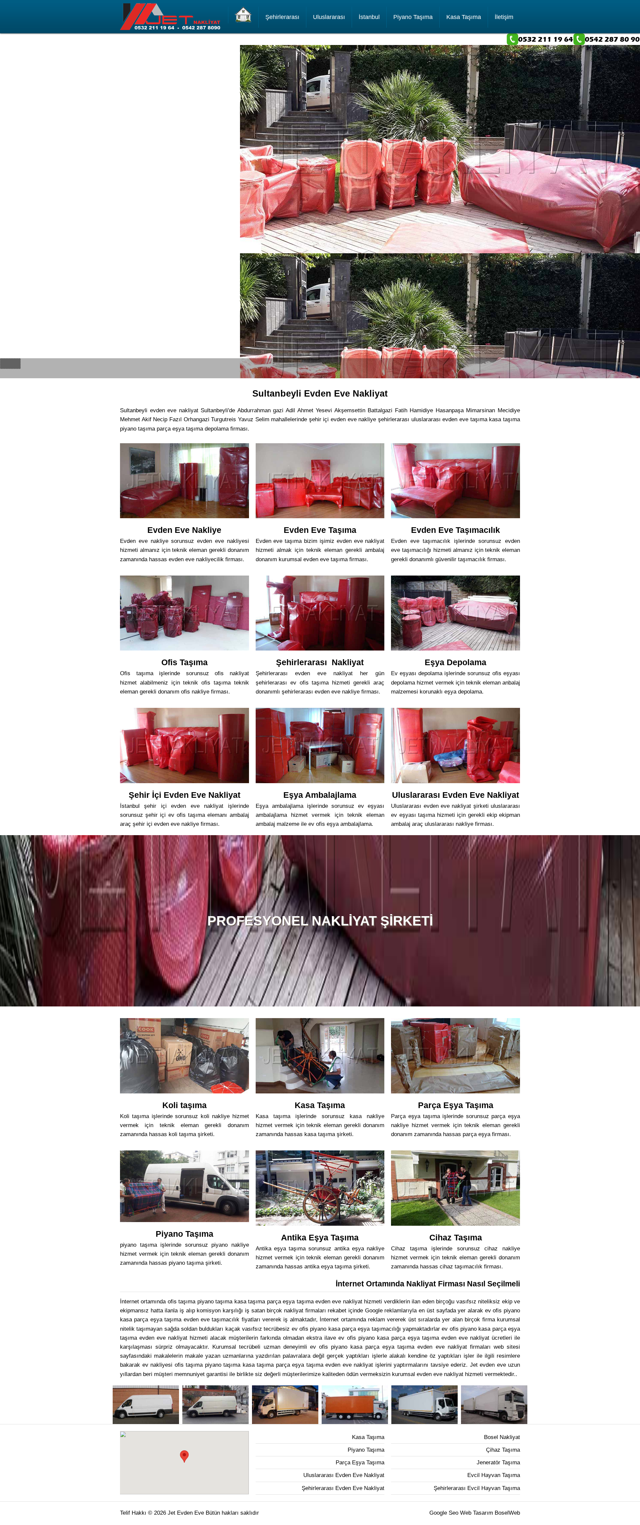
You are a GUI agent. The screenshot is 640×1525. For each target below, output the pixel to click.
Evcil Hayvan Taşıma (493, 1475)
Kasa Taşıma (463, 17)
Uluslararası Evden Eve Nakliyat (343, 1475)
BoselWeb (507, 1513)
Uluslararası (329, 17)
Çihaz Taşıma (503, 1450)
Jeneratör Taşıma (498, 1462)
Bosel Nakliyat (502, 1437)
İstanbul (369, 17)
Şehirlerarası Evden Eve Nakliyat (343, 1488)
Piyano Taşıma (413, 17)
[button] (184, 1456)
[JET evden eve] (243, 15)
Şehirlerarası (282, 17)
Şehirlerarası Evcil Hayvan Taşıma (477, 1488)
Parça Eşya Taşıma (360, 1462)
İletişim (504, 17)
